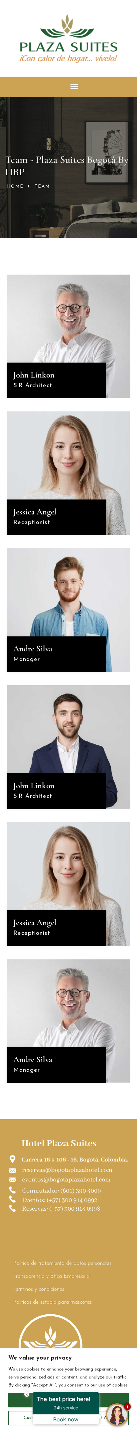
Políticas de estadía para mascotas (52, 1302)
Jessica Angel (35, 512)
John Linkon (34, 375)
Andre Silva (32, 649)
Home (15, 186)
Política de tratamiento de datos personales (62, 1263)
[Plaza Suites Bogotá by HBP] (68, 38)
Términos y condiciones (38, 1289)
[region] (68, 1389)
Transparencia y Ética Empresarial (51, 1276)
